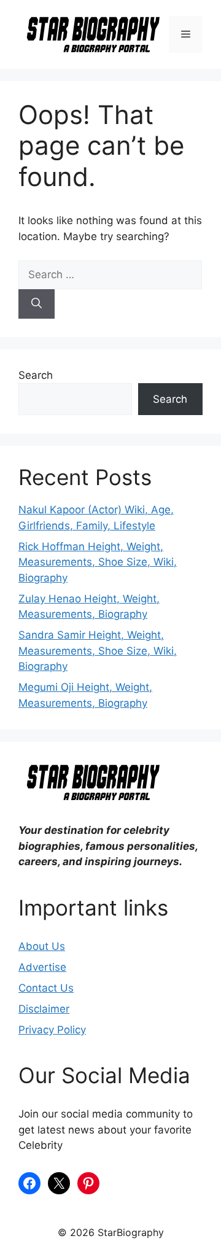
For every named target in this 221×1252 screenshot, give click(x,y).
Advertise (42, 967)
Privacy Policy (52, 1030)
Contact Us (46, 988)
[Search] (36, 304)
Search (35, 375)
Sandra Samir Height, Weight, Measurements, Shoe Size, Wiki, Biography (97, 650)
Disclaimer (43, 1009)
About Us (41, 946)
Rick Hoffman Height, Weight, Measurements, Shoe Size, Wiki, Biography (97, 562)
